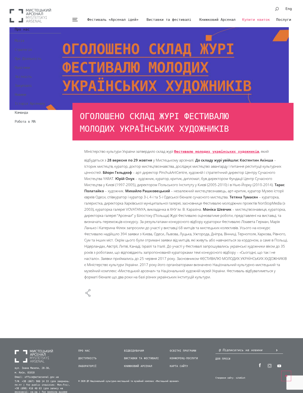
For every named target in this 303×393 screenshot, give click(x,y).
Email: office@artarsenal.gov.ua (37, 377)
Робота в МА (25, 121)
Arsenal (30, 15)
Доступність (87, 358)
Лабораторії (87, 366)
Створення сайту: (224, 378)
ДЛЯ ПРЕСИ (222, 359)
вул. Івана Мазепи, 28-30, (32, 368)
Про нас (22, 29)
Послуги (283, 19)
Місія (19, 40)
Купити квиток (256, 19)
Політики (22, 67)
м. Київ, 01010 (25, 372)
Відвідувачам (134, 351)
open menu (75, 20)
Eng (288, 8)
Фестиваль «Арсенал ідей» (112, 19)
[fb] (260, 365)
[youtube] (279, 365)
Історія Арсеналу (30, 103)
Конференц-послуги (184, 358)
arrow (276, 350)
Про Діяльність (28, 58)
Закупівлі (23, 85)
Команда (21, 112)
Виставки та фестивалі (169, 19)
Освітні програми (183, 351)
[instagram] (269, 365)
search (277, 9)
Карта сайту (179, 366)
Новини (20, 94)
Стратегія (23, 49)
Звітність (23, 76)
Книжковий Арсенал (217, 19)
